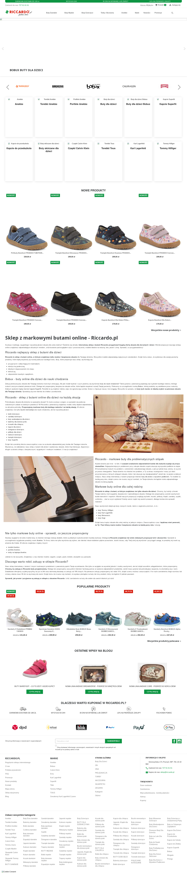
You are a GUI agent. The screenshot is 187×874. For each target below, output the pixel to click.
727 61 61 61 (24, 5)
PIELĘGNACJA (101, 773)
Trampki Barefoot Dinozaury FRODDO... (71, 253)
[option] (93, 47)
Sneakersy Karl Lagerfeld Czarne (63, 796)
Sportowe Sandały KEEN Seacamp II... (49, 630)
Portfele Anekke (11, 826)
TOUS (52, 793)
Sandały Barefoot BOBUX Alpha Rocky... (167, 630)
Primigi (170, 859)
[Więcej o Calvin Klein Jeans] (129, 86)
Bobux (52, 766)
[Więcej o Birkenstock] (58, 86)
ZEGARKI (99, 788)
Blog (7, 796)
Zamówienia (145, 789)
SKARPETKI (100, 784)
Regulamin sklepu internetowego (18, 762)
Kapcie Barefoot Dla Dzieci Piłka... (116, 320)
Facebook (174, 741)
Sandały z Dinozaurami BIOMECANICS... (108, 630)
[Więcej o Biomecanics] (22, 86)
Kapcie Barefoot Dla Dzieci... (159, 320)
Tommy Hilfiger (56, 789)
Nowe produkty (11, 781)
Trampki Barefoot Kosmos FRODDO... (115, 253)
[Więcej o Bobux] (93, 86)
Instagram (179, 741)
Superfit (53, 781)
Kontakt (8, 785)
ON (96, 765)
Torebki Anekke (11, 822)
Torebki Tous (10, 830)
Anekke (53, 762)
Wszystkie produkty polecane (164, 641)
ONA (97, 769)
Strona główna (103, 758)
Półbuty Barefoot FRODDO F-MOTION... (27, 253)
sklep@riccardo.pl (167, 772)
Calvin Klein (55, 770)
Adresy (143, 797)
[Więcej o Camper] (164, 86)
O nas (7, 766)
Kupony (143, 800)
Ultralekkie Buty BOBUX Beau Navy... (78, 630)
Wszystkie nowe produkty (166, 330)
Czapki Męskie (11, 849)
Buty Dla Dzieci (101, 761)
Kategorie (99, 792)
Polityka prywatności (13, 770)
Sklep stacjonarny (12, 793)
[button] (14, 47)
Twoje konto (146, 781)
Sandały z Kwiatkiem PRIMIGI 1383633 (20, 630)
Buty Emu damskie (30, 818)
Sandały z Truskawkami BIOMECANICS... (138, 630)
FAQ (7, 774)
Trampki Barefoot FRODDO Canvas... (160, 253)
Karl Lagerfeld (55, 778)
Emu (52, 774)
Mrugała (170, 855)
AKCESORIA (100, 780)
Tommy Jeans (10, 845)
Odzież (98, 795)
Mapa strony (10, 789)
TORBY (98, 777)
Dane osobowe (146, 785)
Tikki (52, 785)
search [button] (172, 13)
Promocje (9, 778)
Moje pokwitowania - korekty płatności (154, 793)
